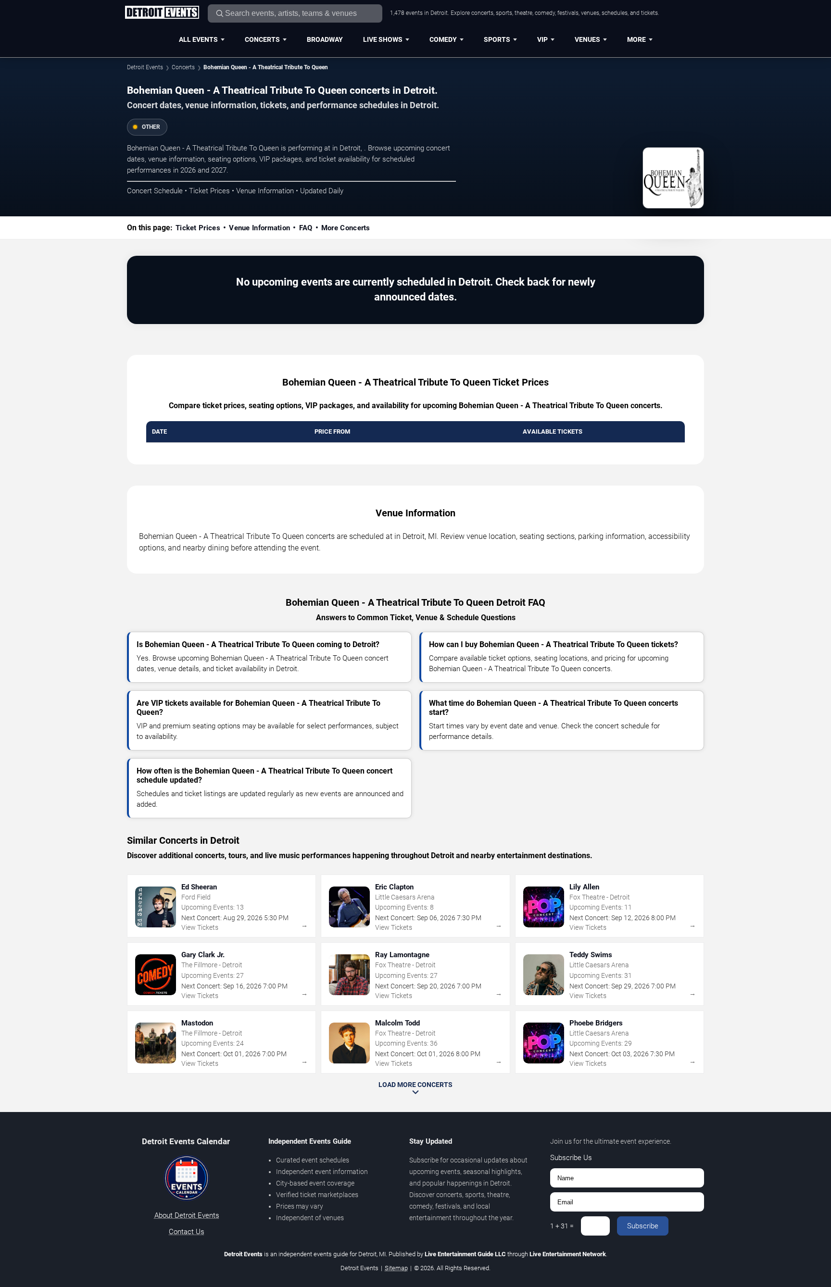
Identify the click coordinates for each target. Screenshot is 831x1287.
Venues (587, 39)
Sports (497, 39)
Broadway (325, 39)
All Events (198, 39)
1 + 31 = (562, 1226)
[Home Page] (162, 13)
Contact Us (186, 1231)
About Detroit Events (186, 1215)
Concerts (262, 39)
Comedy (443, 39)
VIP (542, 39)
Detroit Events (145, 67)
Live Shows (383, 39)
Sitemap (396, 1268)
